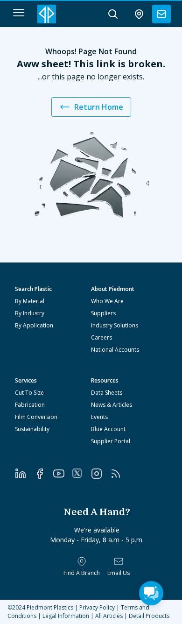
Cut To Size (29, 393)
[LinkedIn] (24, 473)
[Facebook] (43, 473)
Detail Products (149, 616)
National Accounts (115, 350)
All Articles (109, 616)
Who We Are (107, 301)
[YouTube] (62, 473)
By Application (34, 325)
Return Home (98, 107)
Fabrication (30, 405)
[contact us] (161, 14)
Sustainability (32, 429)
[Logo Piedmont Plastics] (46, 14)
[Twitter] (81, 473)
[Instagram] (100, 473)
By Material (29, 301)
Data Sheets (106, 393)
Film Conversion (36, 417)
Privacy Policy (97, 607)
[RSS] (119, 473)
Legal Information (65, 616)
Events (99, 417)
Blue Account (108, 429)
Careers (101, 337)
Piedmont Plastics (50, 607)
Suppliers (103, 313)
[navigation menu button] (18, 12)
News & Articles (111, 405)
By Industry (29, 313)
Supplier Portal (110, 441)
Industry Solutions (114, 325)
